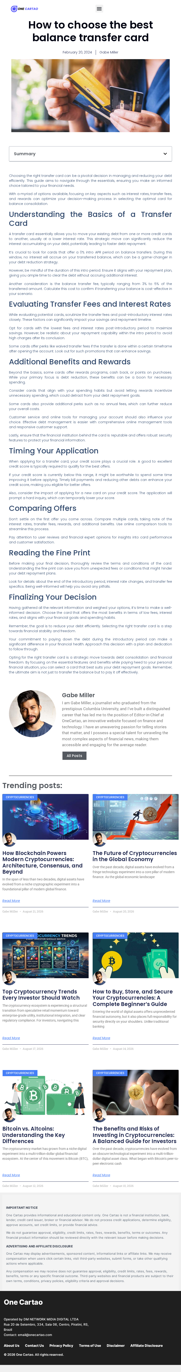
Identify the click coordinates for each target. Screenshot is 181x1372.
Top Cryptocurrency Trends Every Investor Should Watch (41, 995)
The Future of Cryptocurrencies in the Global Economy (135, 856)
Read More (11, 900)
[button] (99, 8)
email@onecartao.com (35, 1335)
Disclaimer (116, 1346)
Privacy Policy (61, 1346)
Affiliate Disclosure (146, 1346)
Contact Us (34, 1346)
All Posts (74, 755)
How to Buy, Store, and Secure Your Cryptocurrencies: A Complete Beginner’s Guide (133, 998)
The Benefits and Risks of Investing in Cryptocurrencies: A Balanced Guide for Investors (135, 1135)
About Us (11, 1346)
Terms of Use (90, 1346)
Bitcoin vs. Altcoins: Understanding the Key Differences (33, 1135)
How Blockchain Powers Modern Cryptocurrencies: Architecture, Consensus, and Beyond (42, 862)
